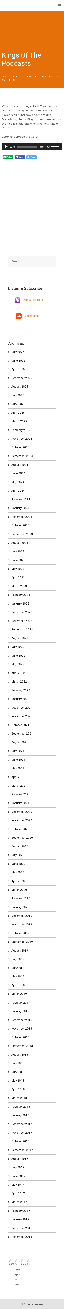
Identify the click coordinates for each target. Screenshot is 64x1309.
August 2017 (19, 1158)
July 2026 (17, 352)
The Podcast (45, 76)
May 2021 (17, 768)
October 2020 (20, 829)
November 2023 (21, 516)
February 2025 (20, 430)
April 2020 (18, 881)
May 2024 (17, 482)
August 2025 (19, 386)
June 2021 (18, 759)
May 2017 (17, 1184)
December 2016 (21, 1228)
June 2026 (18, 360)
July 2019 (17, 959)
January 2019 (20, 1011)
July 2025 (17, 395)
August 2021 (19, 742)
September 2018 (22, 1046)
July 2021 (17, 751)
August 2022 (19, 638)
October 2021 (20, 725)
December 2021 (21, 707)
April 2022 (18, 673)
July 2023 (17, 551)
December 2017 (21, 1124)
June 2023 (18, 560)
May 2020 (17, 872)
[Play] (6, 146)
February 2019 (20, 1002)
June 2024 (18, 473)
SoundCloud (32, 315)
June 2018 (18, 1072)
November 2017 (21, 1132)
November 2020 (21, 820)
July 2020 (17, 855)
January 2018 (20, 1115)
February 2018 (20, 1106)
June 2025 (18, 404)
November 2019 (21, 924)
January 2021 (20, 803)
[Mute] (48, 146)
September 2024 (22, 456)
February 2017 (20, 1210)
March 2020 (19, 889)
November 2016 (21, 1236)
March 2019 (19, 993)
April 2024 (18, 490)
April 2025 (18, 412)
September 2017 (22, 1150)
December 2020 (21, 811)
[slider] (55, 146)
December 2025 (21, 378)
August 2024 (19, 464)
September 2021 (22, 733)
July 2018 (17, 1063)
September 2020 (22, 837)
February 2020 (20, 898)
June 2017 (18, 1176)
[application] (32, 146)
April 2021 (18, 777)
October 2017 (20, 1141)
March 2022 (19, 681)
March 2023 (19, 586)
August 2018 (19, 1054)
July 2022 (17, 646)
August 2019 (19, 950)
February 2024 (20, 499)
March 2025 (19, 421)
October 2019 (20, 933)
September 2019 (22, 941)
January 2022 (20, 699)
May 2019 (17, 976)
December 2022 (21, 612)
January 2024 (20, 508)
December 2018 (21, 1020)
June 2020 (18, 863)
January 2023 (20, 603)
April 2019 (18, 985)
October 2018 (20, 1037)
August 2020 (19, 846)
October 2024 (20, 447)
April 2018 (18, 1089)
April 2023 (18, 577)
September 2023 (22, 534)
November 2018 (21, 1028)
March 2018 (19, 1098)
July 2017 (17, 1167)
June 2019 (18, 968)
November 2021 (21, 716)
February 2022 (20, 690)
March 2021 (19, 785)
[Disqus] (32, 202)
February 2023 (20, 594)
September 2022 (22, 629)
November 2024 (21, 438)
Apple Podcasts (33, 299)
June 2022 (18, 655)
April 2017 (18, 1193)
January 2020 (20, 907)
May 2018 (17, 1080)
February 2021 (20, 794)
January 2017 (20, 1219)
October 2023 (20, 525)
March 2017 (19, 1202)
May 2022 (17, 664)
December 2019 (21, 916)
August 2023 (19, 542)
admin (30, 76)
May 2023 (17, 568)
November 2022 (21, 621)
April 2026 (18, 369)
